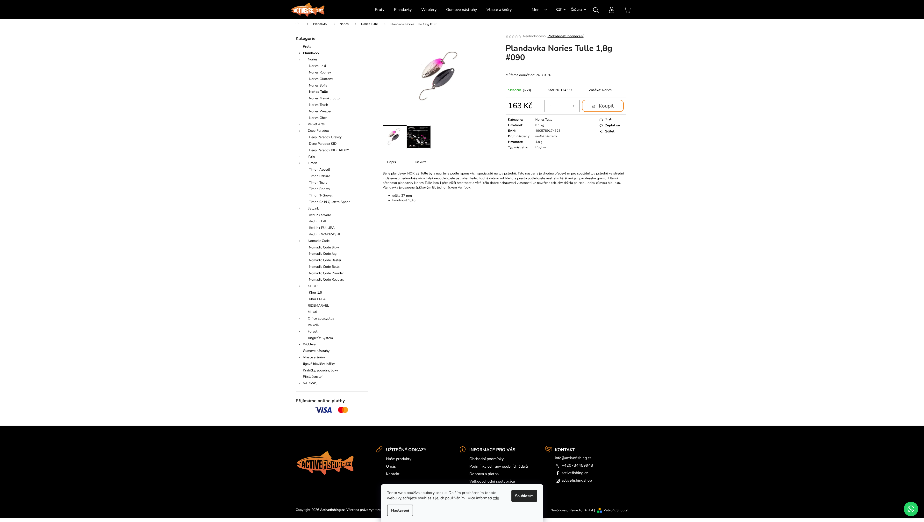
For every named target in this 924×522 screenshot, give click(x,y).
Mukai (312, 312)
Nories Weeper (320, 111)
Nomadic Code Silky (324, 247)
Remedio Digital (581, 510)
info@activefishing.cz (573, 458)
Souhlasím (524, 496)
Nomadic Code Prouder (326, 273)
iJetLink (313, 208)
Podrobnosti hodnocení (566, 36)
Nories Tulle (318, 91)
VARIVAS (310, 383)
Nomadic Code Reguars (326, 279)
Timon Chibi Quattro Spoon (330, 202)
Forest (312, 331)
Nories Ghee (318, 118)
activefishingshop (577, 480)
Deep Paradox (318, 130)
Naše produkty (398, 459)
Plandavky (311, 53)
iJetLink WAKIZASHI (324, 234)
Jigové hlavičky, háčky (319, 364)
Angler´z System (320, 338)
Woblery (309, 344)
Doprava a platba (484, 474)
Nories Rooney (320, 72)
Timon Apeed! (319, 169)
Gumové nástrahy (316, 350)
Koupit (606, 105)
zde (496, 498)
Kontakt (393, 474)
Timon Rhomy (319, 189)
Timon (312, 163)
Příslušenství (312, 376)
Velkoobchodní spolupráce (492, 481)
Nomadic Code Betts (324, 266)
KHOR (312, 286)
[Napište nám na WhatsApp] (911, 509)
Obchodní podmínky (486, 459)
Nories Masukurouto (324, 98)
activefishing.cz (575, 473)
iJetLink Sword (320, 215)
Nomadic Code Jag (323, 253)
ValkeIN (313, 325)
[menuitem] (379, 9)
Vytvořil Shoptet (616, 510)
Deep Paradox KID (323, 143)
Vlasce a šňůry (314, 357)
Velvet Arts (316, 124)
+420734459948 (577, 465)
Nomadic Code (318, 241)
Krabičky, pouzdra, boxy (320, 370)
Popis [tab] (391, 162)
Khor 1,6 (315, 292)
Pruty (307, 46)
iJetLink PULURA (322, 227)
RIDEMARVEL (318, 305)
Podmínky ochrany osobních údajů (498, 466)
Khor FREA (317, 299)
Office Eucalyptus (321, 318)
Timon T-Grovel (320, 195)
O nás (391, 466)
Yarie (311, 156)
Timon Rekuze (319, 176)
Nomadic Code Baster (325, 260)
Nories (312, 59)
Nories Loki (317, 66)
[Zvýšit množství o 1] (573, 106)
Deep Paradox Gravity (325, 137)
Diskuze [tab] (420, 162)
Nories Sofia (318, 85)
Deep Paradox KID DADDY (329, 150)
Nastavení (400, 510)
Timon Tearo (318, 182)
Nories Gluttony (321, 79)
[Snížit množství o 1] (550, 106)
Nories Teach (318, 104)
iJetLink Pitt (317, 221)
